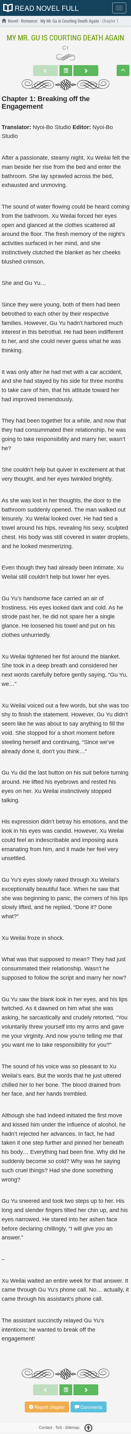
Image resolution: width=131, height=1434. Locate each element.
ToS (58, 1427)
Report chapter (49, 1407)
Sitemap (72, 1427)
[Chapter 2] (85, 70)
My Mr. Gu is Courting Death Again (65, 37)
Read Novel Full (46, 8)
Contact (45, 1427)
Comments (90, 1407)
